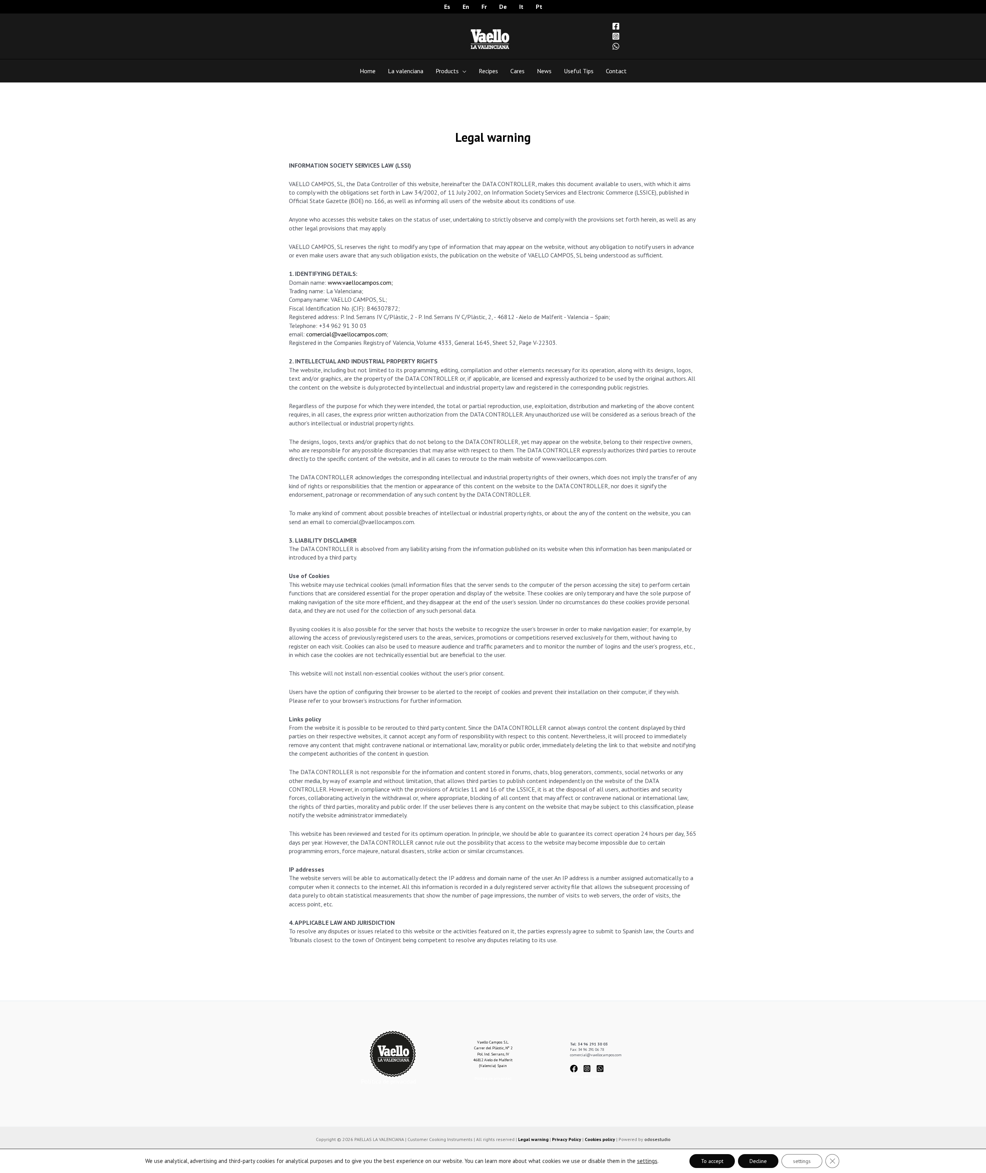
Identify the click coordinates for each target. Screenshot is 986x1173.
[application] (462, 70)
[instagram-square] (589, 1068)
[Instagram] (616, 36)
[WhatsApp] (616, 46)
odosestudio (657, 1139)
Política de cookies (585, 1076)
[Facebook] (616, 26)
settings (647, 1161)
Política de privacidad (388, 1081)
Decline (758, 1161)
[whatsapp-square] (601, 1068)
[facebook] (576, 1068)
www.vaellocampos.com (359, 282)
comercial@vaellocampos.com (346, 334)
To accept (712, 1161)
